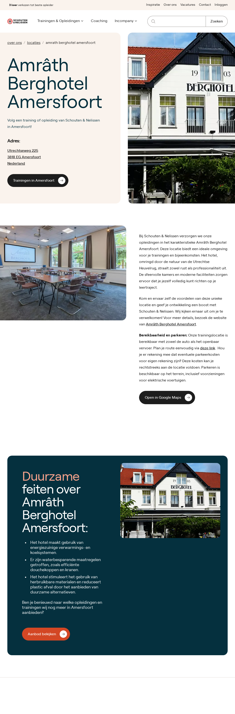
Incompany (124, 21)
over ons (14, 43)
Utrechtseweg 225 (22, 150)
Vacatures (187, 4)
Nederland (16, 163)
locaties (33, 43)
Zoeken (216, 21)
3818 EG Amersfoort (24, 157)
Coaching (99, 21)
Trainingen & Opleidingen (58, 21)
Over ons (170, 4)
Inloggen (221, 4)
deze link (207, 348)
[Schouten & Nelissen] (17, 21)
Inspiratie (153, 4)
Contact (205, 4)
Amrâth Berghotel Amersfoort (171, 324)
